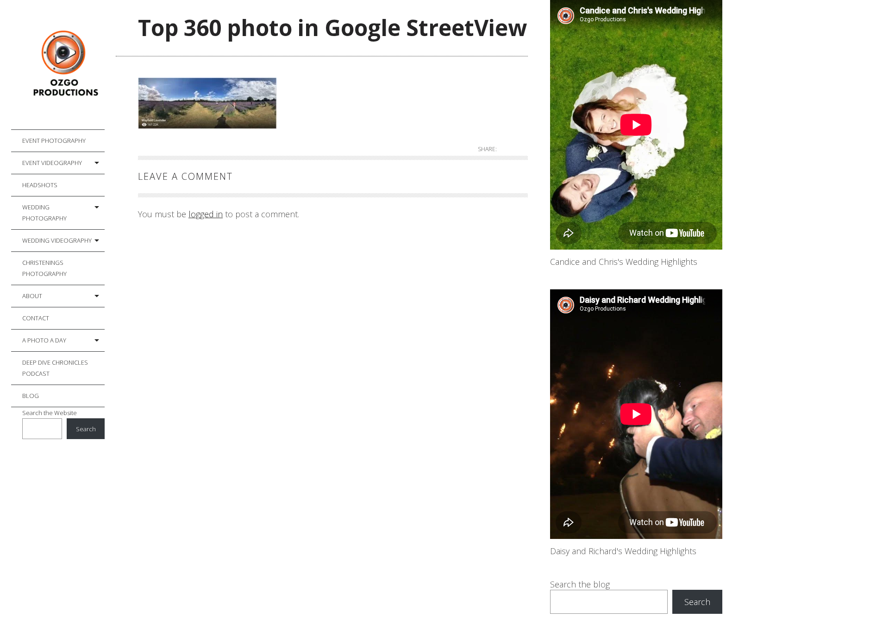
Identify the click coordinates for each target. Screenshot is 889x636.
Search (86, 429)
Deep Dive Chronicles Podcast (55, 368)
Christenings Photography (44, 268)
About (32, 296)
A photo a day (44, 340)
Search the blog (580, 584)
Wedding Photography (44, 212)
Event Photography (54, 140)
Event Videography (52, 163)
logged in (205, 214)
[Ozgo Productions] (63, 65)
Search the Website (49, 413)
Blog (30, 395)
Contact (35, 318)
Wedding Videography (57, 240)
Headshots (39, 185)
